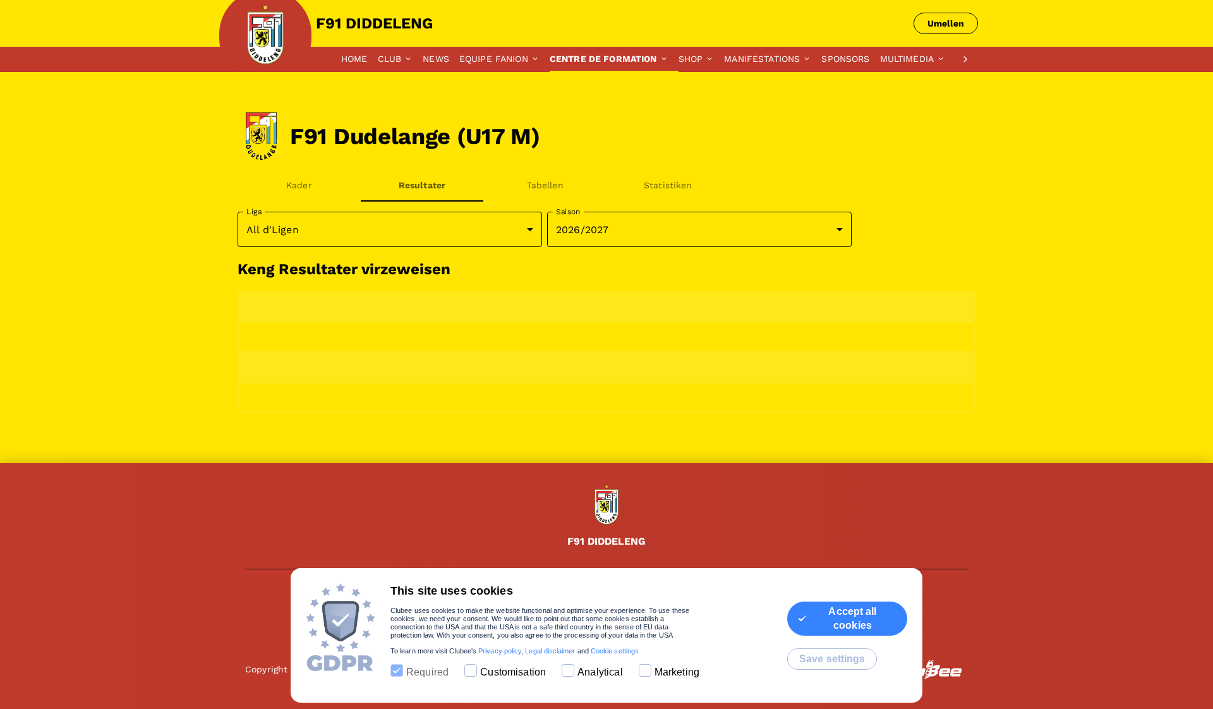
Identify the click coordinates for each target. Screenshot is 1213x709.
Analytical (600, 672)
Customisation (513, 672)
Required (427, 672)
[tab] (359, 59)
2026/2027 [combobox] (582, 230)
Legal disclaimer (550, 651)
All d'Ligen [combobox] (272, 230)
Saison (568, 211)
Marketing (677, 672)
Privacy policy (499, 651)
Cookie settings (615, 651)
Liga (254, 211)
